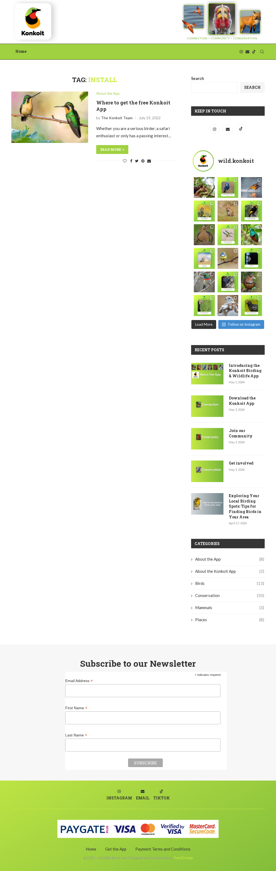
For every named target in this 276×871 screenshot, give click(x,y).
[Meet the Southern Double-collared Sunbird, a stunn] (204, 282)
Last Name (76, 735)
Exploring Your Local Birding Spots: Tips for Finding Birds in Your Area (245, 506)
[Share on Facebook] (131, 161)
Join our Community (241, 433)
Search (197, 78)
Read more (110, 149)
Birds (229, 583)
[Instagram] (241, 51)
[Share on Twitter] (137, 161)
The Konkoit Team (117, 117)
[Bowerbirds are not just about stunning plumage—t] (251, 211)
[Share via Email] (149, 161)
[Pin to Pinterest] (142, 161)
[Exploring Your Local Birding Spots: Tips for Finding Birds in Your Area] (207, 504)
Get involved (241, 463)
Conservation (229, 595)
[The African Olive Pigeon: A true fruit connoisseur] (228, 282)
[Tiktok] (254, 51)
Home (20, 51)
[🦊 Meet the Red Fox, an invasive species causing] (228, 211)
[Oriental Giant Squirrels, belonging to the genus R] (204, 187)
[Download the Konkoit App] (207, 406)
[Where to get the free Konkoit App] (49, 117)
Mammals (229, 607)
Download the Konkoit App (242, 400)
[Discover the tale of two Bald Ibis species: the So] (204, 305)
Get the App (115, 849)
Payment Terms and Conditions (163, 849)
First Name (76, 708)
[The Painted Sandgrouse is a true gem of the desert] (204, 234)
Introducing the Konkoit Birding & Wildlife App (245, 370)
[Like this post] (125, 161)
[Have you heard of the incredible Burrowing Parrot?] (228, 234)
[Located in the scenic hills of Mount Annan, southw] (251, 305)
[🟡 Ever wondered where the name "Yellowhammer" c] (204, 211)
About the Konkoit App (229, 571)
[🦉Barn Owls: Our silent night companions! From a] (251, 258)
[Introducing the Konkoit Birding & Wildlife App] (207, 373)
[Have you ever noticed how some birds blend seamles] (228, 305)
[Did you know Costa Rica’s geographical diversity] (251, 282)
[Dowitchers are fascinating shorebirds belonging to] (251, 187)
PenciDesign (183, 858)
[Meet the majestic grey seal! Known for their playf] (204, 258)
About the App (108, 94)
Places (229, 619)
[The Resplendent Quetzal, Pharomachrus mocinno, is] (251, 234)
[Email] (247, 51)
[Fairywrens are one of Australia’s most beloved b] (228, 187)
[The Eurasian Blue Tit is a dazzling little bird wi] (228, 258)
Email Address (79, 680)
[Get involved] (207, 471)
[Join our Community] (207, 438)
